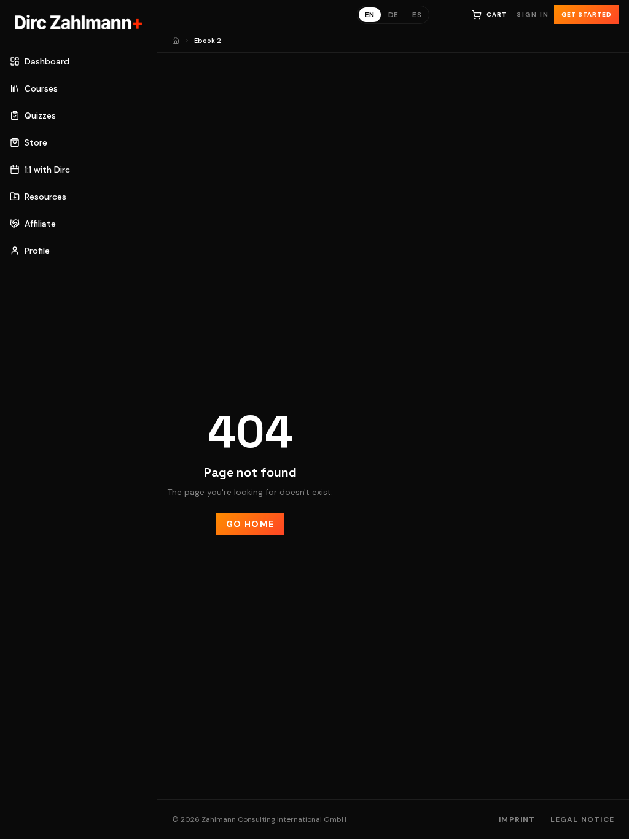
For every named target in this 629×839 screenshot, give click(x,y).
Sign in (533, 14)
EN (370, 15)
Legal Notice (582, 819)
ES (416, 15)
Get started (586, 14)
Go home (250, 523)
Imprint (517, 819)
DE (393, 15)
